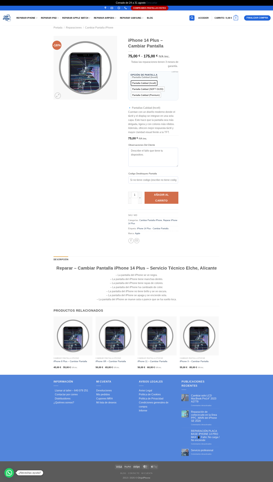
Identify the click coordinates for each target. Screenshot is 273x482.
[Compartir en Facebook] (131, 240)
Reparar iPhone (25, 18)
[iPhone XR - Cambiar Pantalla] (115, 335)
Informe (143, 410)
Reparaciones (74, 27)
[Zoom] (58, 96)
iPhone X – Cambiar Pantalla (194, 361)
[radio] (144, 83)
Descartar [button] (151, 2)
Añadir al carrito (161, 197)
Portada (58, 27)
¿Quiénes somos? (64, 402)
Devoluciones (104, 390)
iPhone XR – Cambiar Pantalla (111, 361)
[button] (9, 473)
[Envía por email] (136, 240)
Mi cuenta (147, 473)
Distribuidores (62, 398)
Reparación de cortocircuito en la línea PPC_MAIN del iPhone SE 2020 (204, 416)
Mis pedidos (103, 394)
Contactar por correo (66, 394)
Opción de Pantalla (144, 75)
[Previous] (53, 345)
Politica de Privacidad (151, 398)
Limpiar (175, 72)
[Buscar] (191, 18)
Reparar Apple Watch (75, 18)
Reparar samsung (130, 18)
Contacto (133, 473)
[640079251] (126, 8)
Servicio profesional (202, 450)
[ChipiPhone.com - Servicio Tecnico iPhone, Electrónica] (7, 18)
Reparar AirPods (104, 18)
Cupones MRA (104, 398)
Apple (137, 233)
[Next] (218, 345)
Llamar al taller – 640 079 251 (71, 390)
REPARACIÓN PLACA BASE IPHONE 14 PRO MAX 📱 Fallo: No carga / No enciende (205, 436)
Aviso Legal (145, 390)
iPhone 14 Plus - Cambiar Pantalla (152, 228)
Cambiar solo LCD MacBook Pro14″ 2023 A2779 (203, 398)
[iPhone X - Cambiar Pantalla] (199, 335)
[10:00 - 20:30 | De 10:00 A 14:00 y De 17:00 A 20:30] (119, 8)
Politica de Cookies (150, 394)
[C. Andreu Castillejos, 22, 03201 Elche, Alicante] (106, 8)
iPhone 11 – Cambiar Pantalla (152, 361)
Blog (150, 18)
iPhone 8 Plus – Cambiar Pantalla (70, 361)
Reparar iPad (49, 18)
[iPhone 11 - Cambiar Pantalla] (157, 335)
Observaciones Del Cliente (141, 145)
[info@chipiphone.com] (112, 8)
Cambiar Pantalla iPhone (99, 27)
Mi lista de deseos (106, 402)
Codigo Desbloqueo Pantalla (142, 173)
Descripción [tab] (61, 259)
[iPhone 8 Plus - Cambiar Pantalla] (73, 335)
